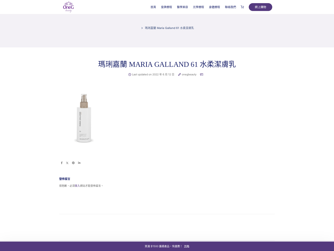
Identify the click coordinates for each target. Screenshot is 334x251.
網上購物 (260, 7)
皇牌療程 (166, 7)
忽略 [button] (186, 246)
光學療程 (198, 7)
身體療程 (214, 7)
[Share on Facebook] (61, 163)
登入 (77, 185)
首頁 (153, 7)
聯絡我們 (230, 7)
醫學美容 (182, 7)
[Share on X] (67, 163)
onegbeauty (189, 74)
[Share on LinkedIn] (79, 163)
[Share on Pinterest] (73, 163)
